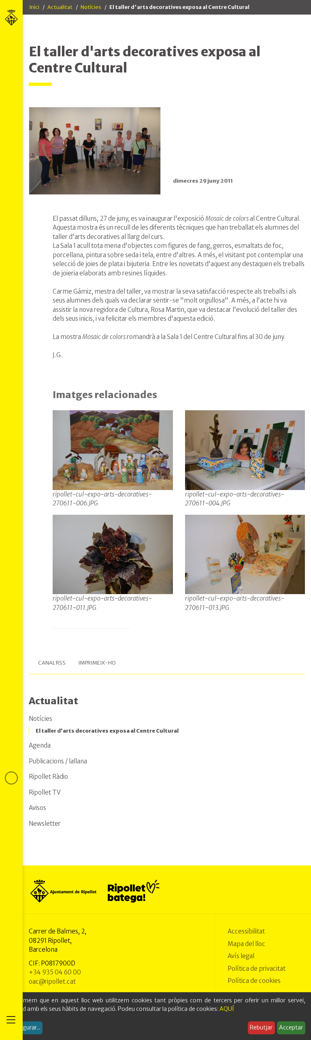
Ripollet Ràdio (48, 776)
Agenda (40, 745)
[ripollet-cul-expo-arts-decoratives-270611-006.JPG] (113, 450)
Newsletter (45, 823)
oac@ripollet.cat (52, 981)
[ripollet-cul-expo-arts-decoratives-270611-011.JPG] (113, 554)
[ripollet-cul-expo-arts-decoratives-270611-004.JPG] (245, 450)
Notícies (91, 7)
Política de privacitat (256, 968)
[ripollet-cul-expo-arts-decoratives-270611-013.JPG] (245, 554)
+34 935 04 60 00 (55, 972)
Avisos (37, 808)
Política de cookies (254, 981)
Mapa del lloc (246, 944)
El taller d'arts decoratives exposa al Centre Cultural (107, 730)
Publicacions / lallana (58, 761)
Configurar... (24, 1027)
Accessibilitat (246, 931)
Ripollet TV (45, 792)
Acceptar (291, 1027)
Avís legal (241, 956)
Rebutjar (261, 1027)
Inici (34, 7)
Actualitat (59, 7)
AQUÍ (226, 1008)
